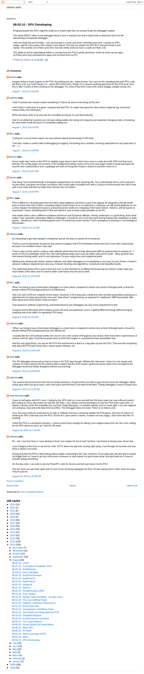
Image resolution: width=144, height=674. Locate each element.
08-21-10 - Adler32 (21, 587)
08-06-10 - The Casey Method (27, 621)
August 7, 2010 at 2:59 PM (25, 91)
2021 (13, 511)
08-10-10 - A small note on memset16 (30, 618)
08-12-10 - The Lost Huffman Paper (29, 600)
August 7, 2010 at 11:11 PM (25, 227)
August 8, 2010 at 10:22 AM (26, 350)
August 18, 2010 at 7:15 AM (26, 430)
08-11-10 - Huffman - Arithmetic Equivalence (34, 603)
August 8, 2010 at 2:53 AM (25, 317)
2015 (13, 529)
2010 (13, 544)
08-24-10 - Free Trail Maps (25, 572)
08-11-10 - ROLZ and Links (25, 606)
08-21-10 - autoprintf (22, 584)
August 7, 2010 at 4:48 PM (25, 150)
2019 (13, 517)
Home (73, 486)
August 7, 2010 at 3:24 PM (25, 127)
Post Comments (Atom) (31, 492)
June (15, 646)
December (18, 548)
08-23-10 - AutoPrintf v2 (23, 578)
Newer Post (12, 486)
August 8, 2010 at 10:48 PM (26, 371)
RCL (11, 134)
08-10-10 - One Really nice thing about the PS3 (35, 612)
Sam (11, 357)
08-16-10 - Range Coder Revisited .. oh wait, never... (38, 597)
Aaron (12, 77)
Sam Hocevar (16, 395)
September (18, 557)
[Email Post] (46, 60)
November (18, 550)
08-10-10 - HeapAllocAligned (26, 615)
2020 (13, 514)
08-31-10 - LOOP (20, 563)
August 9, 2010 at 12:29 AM (26, 389)
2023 (13, 504)
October (17, 554)
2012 (13, 538)
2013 (13, 535)
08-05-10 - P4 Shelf (21, 631)
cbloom (13, 98)
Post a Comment (15, 481)
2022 (13, 507)
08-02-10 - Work (20, 637)
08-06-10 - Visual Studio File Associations (33, 624)
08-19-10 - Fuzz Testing (23, 594)
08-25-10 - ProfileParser (24, 569)
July (15, 643)
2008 (13, 668)
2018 (13, 520)
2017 (13, 523)
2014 (13, 532)
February (17, 658)
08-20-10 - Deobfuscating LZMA (28, 591)
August (16, 560)
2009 (13, 664)
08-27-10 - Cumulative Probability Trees (32, 566)
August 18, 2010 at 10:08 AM (26, 476)
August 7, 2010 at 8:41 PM (25, 171)
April (15, 652)
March (16, 655)
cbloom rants (14, 7)
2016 (13, 526)
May (15, 649)
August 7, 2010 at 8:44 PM (25, 192)
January (17, 661)
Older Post (132, 486)
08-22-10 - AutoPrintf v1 (23, 581)
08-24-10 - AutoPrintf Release (26, 575)
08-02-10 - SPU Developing (26, 640)
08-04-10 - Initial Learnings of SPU (29, 634)
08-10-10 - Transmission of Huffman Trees (33, 609)
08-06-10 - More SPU (22, 627)
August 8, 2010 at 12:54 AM (26, 276)
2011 (12, 541)
